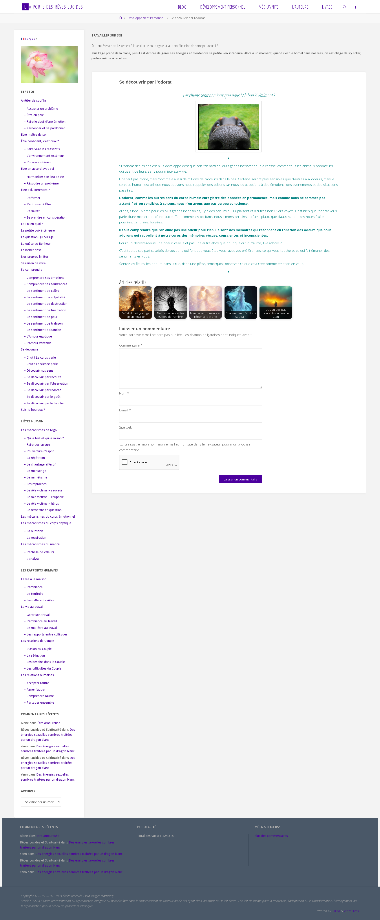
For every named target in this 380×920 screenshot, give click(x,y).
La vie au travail (32, 607)
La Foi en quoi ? (32, 224)
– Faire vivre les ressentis (42, 149)
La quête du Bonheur (36, 244)
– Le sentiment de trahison (43, 323)
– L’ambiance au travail (40, 621)
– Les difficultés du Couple (42, 668)
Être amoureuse (48, 723)
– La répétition (34, 458)
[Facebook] (355, 7)
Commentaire (130, 345)
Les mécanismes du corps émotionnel (48, 516)
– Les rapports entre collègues (46, 634)
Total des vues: (148, 836)
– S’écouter (32, 211)
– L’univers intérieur (38, 162)
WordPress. (351, 911)
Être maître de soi (33, 135)
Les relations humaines (37, 675)
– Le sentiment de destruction (45, 304)
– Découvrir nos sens (38, 370)
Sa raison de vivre (33, 263)
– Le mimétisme (35, 477)
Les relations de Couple (37, 641)
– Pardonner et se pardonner (44, 128)
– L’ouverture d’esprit (39, 451)
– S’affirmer (32, 198)
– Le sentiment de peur (40, 317)
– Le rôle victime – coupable (44, 497)
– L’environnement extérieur (44, 156)
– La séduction (34, 655)
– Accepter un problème (41, 109)
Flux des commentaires (271, 836)
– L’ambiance (33, 587)
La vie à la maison (33, 579)
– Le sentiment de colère (42, 291)
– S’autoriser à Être (37, 204)
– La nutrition (33, 531)
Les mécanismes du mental (40, 544)
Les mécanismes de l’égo (39, 430)
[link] (345, 6)
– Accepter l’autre (36, 683)
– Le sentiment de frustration (45, 310)
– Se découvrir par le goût (42, 397)
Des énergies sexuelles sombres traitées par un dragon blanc (48, 735)
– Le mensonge (35, 471)
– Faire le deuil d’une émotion (45, 122)
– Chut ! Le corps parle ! (40, 358)
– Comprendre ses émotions (44, 278)
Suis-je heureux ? (33, 410)
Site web (125, 427)
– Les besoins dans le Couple (44, 662)
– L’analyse (32, 559)
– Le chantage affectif (40, 464)
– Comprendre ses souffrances (45, 284)
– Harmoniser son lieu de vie (44, 177)
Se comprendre (31, 270)
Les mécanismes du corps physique (46, 523)
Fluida (335, 911)
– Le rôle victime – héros (41, 504)
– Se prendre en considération (45, 217)
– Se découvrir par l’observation (46, 383)
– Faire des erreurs (37, 445)
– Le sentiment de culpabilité (44, 297)
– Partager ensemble (39, 703)
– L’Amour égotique (38, 336)
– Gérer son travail (37, 615)
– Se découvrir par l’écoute (42, 377)
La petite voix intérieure (38, 230)
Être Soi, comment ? (35, 190)
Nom (124, 393)
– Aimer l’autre (34, 690)
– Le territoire (34, 594)
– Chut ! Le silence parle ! (41, 364)
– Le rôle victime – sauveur (43, 490)
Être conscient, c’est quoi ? (40, 141)
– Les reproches (35, 484)
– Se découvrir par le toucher (44, 403)
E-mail (125, 410)
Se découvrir (29, 349)
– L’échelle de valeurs (39, 552)
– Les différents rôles (39, 600)
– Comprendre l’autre (39, 696)
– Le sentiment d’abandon (42, 330)
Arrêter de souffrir (33, 100)
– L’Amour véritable (37, 343)
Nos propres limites (35, 257)
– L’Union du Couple (38, 649)
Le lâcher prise (31, 250)
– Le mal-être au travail (40, 628)
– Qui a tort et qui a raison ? (44, 438)
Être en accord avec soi (37, 169)
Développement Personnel (146, 18)
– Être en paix (34, 115)
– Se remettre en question (43, 510)
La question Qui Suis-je (37, 237)
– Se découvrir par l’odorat (42, 390)
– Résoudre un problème (41, 183)
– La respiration (35, 538)
